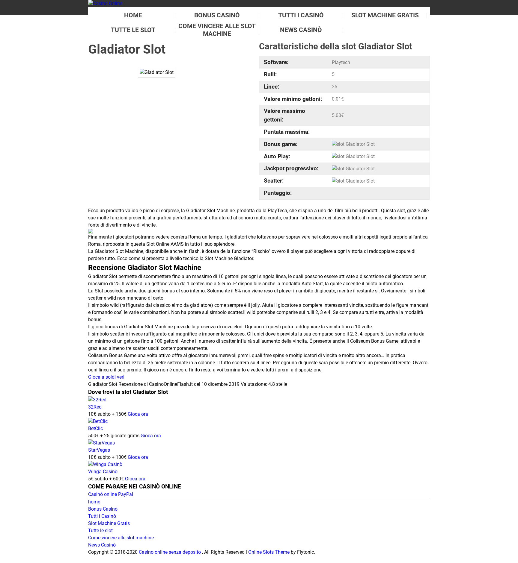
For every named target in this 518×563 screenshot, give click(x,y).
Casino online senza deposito (170, 552)
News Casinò (301, 30)
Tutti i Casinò (301, 15)
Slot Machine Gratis (385, 15)
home (133, 15)
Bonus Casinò (217, 15)
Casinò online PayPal (110, 494)
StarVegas (99, 450)
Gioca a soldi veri (106, 377)
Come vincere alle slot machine (121, 538)
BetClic (95, 428)
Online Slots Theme (269, 552)
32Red (95, 407)
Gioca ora (138, 414)
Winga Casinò (103, 471)
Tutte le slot (133, 30)
